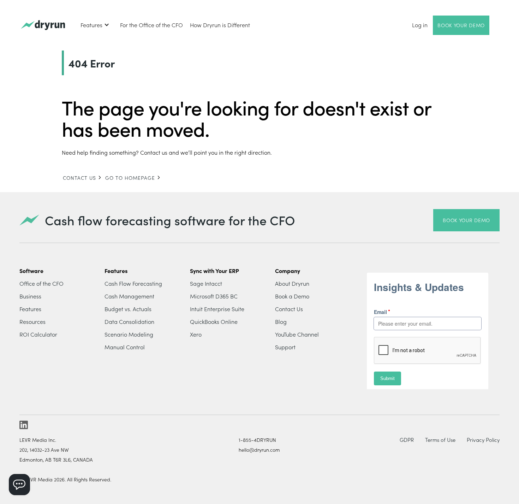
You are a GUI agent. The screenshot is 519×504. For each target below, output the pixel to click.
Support (285, 347)
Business (30, 296)
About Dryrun (292, 283)
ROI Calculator (38, 334)
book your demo (466, 220)
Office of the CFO (41, 283)
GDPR (407, 439)
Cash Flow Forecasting (133, 283)
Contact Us (289, 309)
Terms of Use (440, 439)
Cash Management (129, 296)
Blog (281, 321)
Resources (32, 321)
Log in (420, 25)
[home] (42, 25)
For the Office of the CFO (151, 25)
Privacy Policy (483, 439)
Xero (196, 334)
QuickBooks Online (214, 321)
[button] (95, 25)
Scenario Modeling (129, 334)
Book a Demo (292, 296)
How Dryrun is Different (220, 25)
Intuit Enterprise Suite (217, 309)
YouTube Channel (297, 334)
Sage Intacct (206, 283)
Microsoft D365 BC (214, 296)
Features (30, 309)
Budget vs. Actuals (128, 309)
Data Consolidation (129, 321)
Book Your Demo (461, 25)
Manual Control (125, 347)
